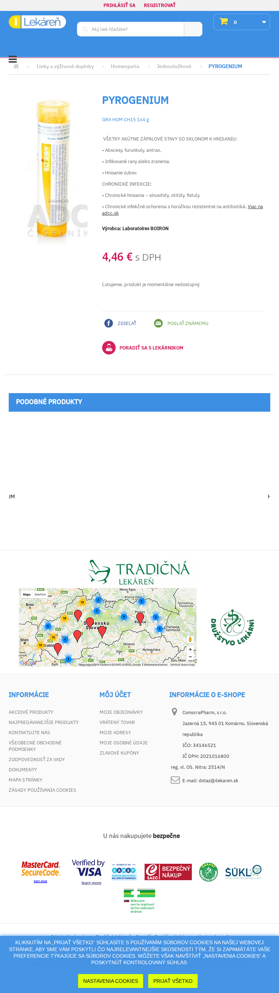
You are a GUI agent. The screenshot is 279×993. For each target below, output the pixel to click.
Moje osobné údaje (124, 743)
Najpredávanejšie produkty (44, 722)
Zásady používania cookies (42, 790)
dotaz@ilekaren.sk (218, 781)
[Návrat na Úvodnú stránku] (16, 66)
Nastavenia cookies (110, 981)
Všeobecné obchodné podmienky (35, 746)
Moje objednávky (121, 712)
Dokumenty (23, 770)
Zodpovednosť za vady (37, 759)
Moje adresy (115, 732)
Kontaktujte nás (29, 732)
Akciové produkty (31, 712)
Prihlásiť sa (120, 5)
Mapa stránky (26, 780)
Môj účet (115, 695)
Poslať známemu (187, 323)
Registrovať (160, 5)
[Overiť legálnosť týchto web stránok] (139, 901)
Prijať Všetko (173, 981)
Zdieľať (126, 323)
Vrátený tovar (117, 722)
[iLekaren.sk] (37, 22)
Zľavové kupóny (119, 753)
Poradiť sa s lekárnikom (151, 348)
